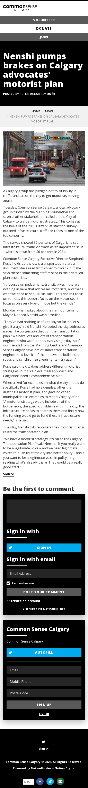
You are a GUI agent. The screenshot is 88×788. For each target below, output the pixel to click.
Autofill (44, 652)
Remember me (23, 583)
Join (44, 37)
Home (36, 111)
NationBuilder (41, 768)
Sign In (44, 547)
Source (8, 474)
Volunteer (44, 20)
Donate (44, 28)
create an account (26, 601)
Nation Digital (65, 768)
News (49, 111)
